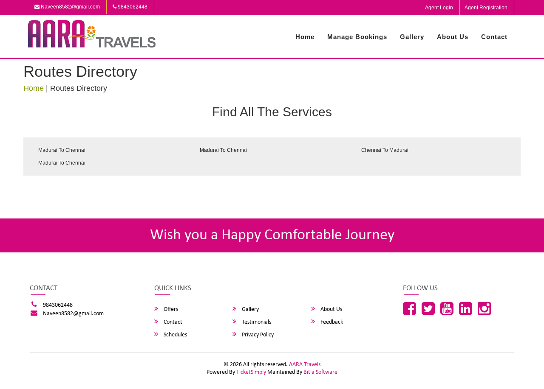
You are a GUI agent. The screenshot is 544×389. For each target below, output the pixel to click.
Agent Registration (486, 8)
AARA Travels (304, 364)
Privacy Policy (257, 335)
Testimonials (256, 322)
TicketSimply (251, 372)
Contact (494, 36)
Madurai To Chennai (61, 150)
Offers (170, 309)
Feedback (331, 322)
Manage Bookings (357, 36)
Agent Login (439, 8)
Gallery (412, 36)
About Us (452, 36)
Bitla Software (320, 372)
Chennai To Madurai (384, 150)
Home (304, 36)
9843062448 (131, 7)
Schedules (174, 335)
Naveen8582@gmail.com (70, 7)
